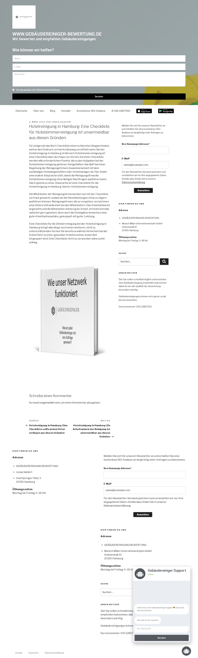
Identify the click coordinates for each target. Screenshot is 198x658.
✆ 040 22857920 (121, 110)
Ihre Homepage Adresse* (136, 144)
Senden (161, 637)
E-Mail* (126, 158)
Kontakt (66, 110)
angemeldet (47, 402)
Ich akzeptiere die (38, 89)
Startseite (21, 110)
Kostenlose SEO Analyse (91, 110)
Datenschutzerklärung (48, 89)
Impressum (33, 653)
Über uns (38, 110)
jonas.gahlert (62, 122)
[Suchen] (164, 261)
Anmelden (143, 190)
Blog (52, 110)
